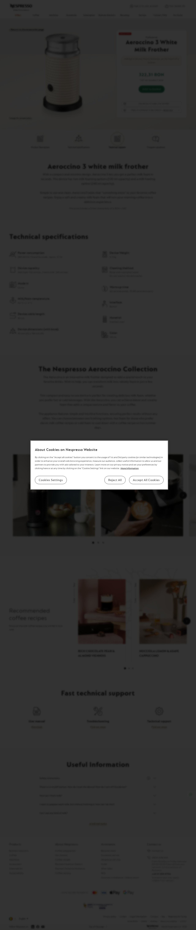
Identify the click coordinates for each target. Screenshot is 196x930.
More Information (130, 468)
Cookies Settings (51, 480)
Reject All (115, 480)
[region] (99, 465)
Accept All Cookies (146, 480)
